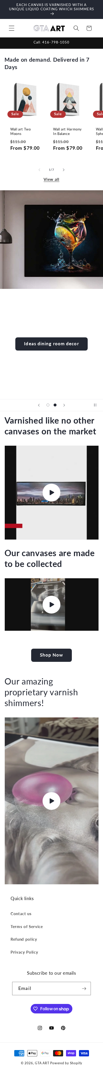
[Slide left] (39, 170)
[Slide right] (63, 170)
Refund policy (24, 939)
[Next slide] (64, 405)
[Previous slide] (39, 405)
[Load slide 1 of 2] (48, 405)
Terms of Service (27, 926)
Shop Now (51, 655)
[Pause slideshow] (97, 405)
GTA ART (42, 1063)
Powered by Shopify (66, 1063)
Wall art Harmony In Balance (67, 131)
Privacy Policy (24, 952)
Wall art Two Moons (20, 131)
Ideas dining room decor (51, 343)
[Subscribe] (84, 989)
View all (51, 179)
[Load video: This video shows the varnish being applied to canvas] (52, 493)
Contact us (21, 913)
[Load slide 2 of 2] (55, 405)
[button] (11, 28)
